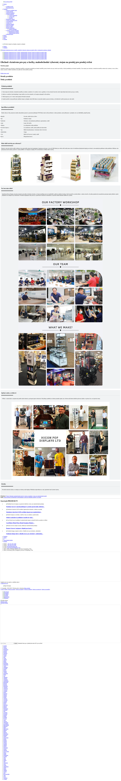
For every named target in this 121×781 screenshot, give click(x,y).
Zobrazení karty (9, 34)
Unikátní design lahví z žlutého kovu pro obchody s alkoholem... (24, 533)
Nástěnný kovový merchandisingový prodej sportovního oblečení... (25, 506)
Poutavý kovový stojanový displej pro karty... (19, 528)
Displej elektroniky (10, 28)
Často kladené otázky (8, 540)
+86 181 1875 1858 (11, 543)
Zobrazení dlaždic (10, 24)
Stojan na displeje (20, 589)
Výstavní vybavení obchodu (12, 30)
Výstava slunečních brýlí (11, 20)
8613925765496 (4, 603)
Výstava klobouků (13, 15)
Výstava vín (8, 23)
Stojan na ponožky (46, 589)
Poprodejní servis (10, 7)
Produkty (5, 9)
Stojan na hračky (10, 25)
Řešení (4, 35)
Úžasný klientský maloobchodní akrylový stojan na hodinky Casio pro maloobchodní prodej (26, 496)
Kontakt (5, 39)
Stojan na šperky (11, 589)
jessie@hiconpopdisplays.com (13, 547)
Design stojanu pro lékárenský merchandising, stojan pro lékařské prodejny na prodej (22, 497)
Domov (5, 4)
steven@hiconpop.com (12, 546)
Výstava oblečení (10, 14)
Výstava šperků (9, 11)
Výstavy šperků (4, 589)
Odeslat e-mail (4, 601)
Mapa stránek (27, 588)
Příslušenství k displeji (14, 31)
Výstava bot (11, 16)
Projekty (5, 36)
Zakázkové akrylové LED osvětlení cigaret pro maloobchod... (23, 512)
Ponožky (11, 18)
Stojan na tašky (9, 26)
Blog (4, 38)
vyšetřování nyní (4, 583)
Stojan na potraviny (37, 589)
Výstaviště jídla (9, 21)
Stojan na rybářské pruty (11, 10)
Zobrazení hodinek (10, 12)
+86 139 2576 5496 (11, 545)
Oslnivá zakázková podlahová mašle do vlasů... (19, 517)
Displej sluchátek (13, 29)
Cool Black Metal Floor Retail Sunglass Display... (20, 523)
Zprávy (5, 537)
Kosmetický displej (10, 19)
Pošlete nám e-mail (5, 73)
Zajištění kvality (9, 6)
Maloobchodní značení (14, 33)
